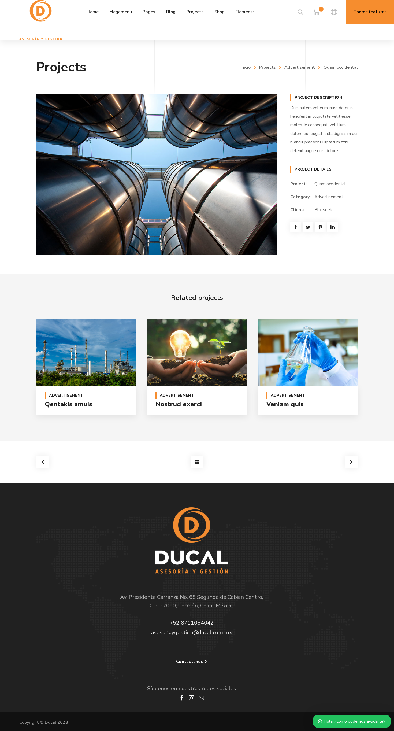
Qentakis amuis (68, 404)
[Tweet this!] (308, 227)
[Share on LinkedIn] (332, 227)
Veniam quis (285, 404)
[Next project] (351, 462)
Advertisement (299, 67)
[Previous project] (42, 462)
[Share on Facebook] (295, 227)
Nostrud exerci (178, 404)
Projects (267, 67)
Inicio (245, 67)
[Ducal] (40, 20)
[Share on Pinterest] (320, 227)
